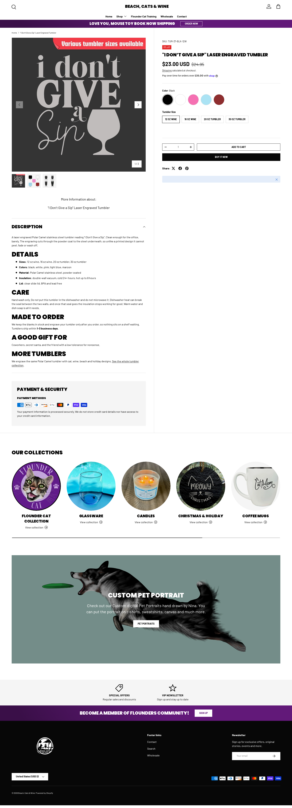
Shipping (167, 70)
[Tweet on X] (173, 168)
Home (108, 16)
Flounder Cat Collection (36, 518)
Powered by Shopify (44, 793)
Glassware (91, 516)
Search (151, 748)
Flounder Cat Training (143, 16)
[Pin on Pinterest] (187, 168)
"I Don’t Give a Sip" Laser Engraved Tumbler (38, 32)
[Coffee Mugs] (255, 486)
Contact (182, 16)
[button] (278, 6)
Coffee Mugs (255, 516)
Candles (146, 516)
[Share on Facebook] (180, 168)
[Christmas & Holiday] (200, 486)
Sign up (203, 713)
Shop (119, 16)
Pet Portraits (146, 623)
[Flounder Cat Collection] (36, 486)
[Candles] (146, 486)
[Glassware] (91, 486)
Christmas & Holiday (200, 516)
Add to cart (239, 147)
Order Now (191, 23)
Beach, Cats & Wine (26, 793)
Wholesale (167, 16)
